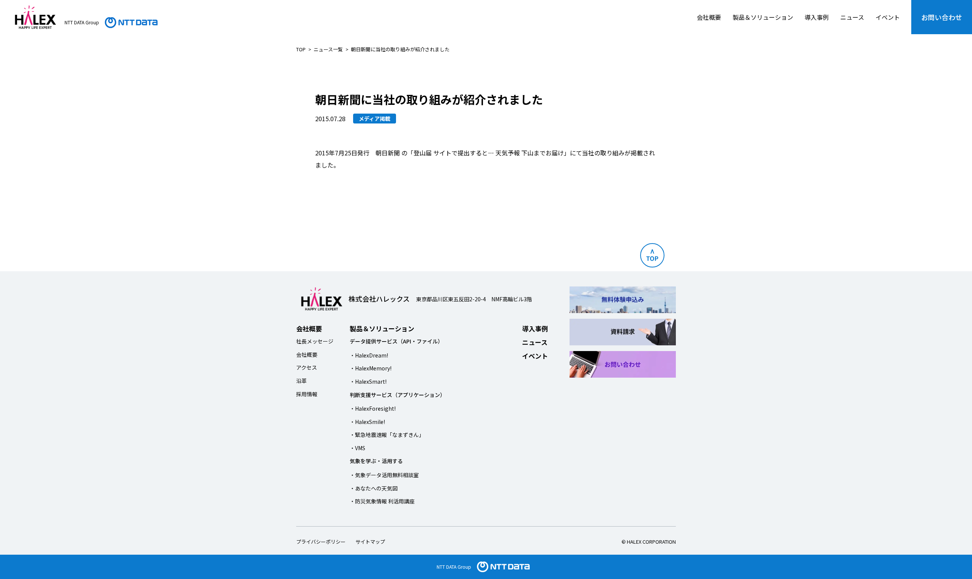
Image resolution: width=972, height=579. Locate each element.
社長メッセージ (314, 341)
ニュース (852, 17)
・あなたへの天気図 (374, 488)
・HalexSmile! (367, 422)
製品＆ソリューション (762, 17)
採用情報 (306, 394)
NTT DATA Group (454, 566)
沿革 (301, 380)
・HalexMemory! (370, 368)
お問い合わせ (941, 17)
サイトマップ (370, 541)
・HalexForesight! (373, 408)
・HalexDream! (369, 355)
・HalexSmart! (368, 381)
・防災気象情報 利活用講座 (382, 501)
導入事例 (817, 17)
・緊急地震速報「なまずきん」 (387, 434)
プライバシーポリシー (321, 541)
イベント (888, 17)
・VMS (357, 448)
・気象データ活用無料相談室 (384, 475)
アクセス (306, 367)
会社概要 (709, 17)
